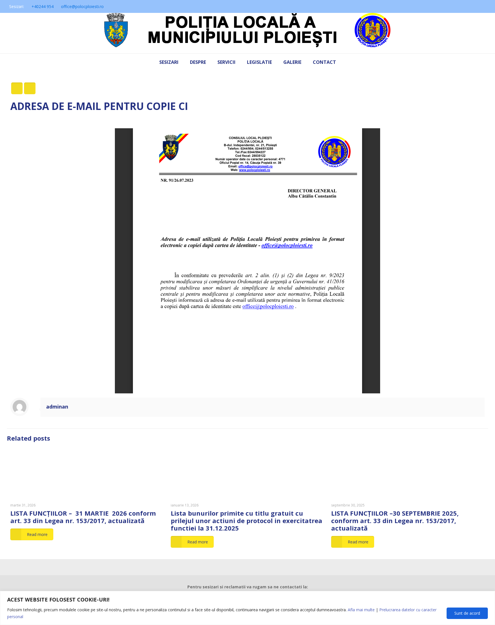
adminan (57, 406)
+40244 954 (43, 6)
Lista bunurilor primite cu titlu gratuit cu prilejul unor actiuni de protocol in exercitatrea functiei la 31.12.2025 (246, 520)
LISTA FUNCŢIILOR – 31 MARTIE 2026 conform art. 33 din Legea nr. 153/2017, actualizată (83, 517)
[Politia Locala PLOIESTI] (247, 33)
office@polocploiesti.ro (82, 6)
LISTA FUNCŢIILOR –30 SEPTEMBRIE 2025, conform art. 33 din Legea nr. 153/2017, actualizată (395, 520)
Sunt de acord (467, 613)
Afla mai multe (361, 609)
